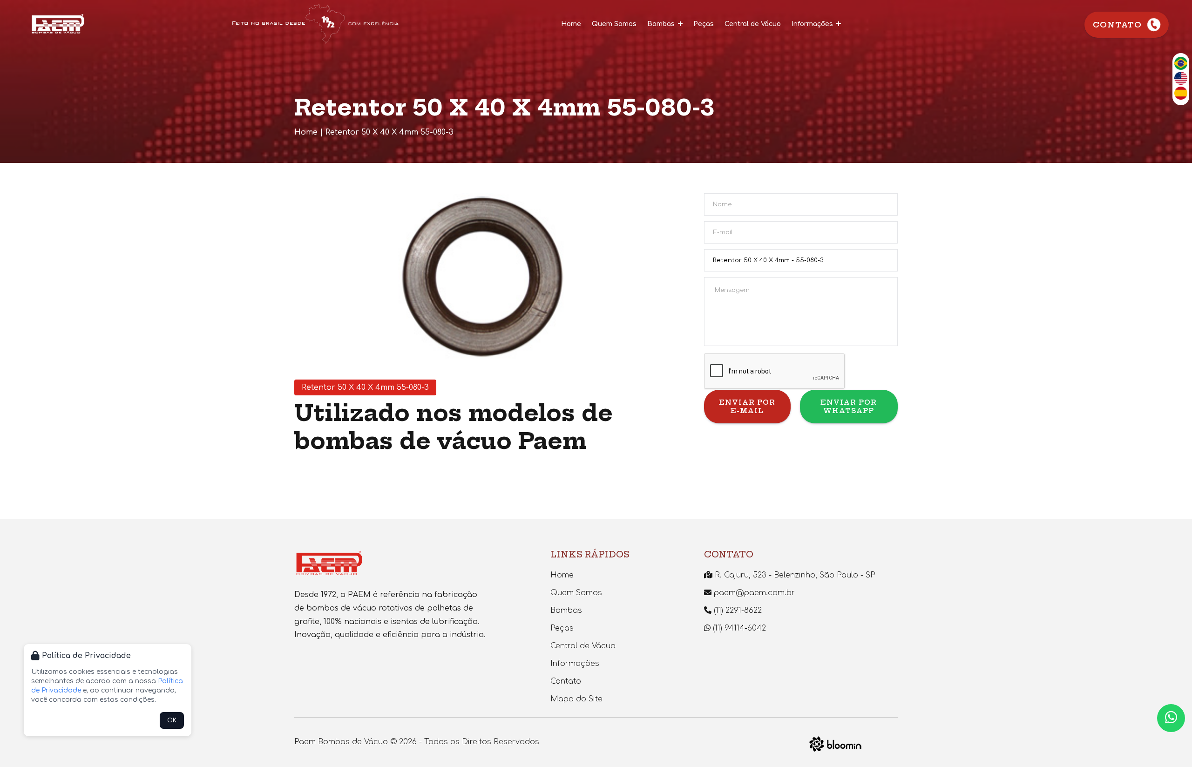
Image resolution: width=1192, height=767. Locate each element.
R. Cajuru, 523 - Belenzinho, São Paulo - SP (793, 575)
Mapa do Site (576, 699)
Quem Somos (614, 23)
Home (571, 23)
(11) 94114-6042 (738, 628)
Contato (1117, 24)
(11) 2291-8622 (736, 610)
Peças (703, 23)
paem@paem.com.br (753, 593)
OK (171, 720)
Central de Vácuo (753, 23)
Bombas (662, 23)
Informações (813, 23)
